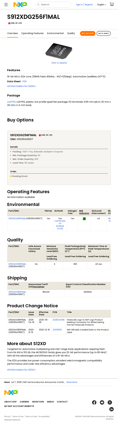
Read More (72, 382)
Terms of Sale (31, 416)
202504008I (58, 319)
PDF (24, 81)
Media (50, 401)
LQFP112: (11, 101)
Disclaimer (38, 286)
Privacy (7, 416)
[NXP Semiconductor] (20, 4)
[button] (102, 4)
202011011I (57, 329)
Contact (62, 401)
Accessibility (44, 416)
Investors (38, 401)
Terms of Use (17, 416)
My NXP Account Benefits (19, 406)
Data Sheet (103, 33)
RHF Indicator (84, 212)
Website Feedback (12, 420)
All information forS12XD (21, 86)
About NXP (10, 401)
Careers (24, 401)
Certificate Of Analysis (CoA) (60, 224)
